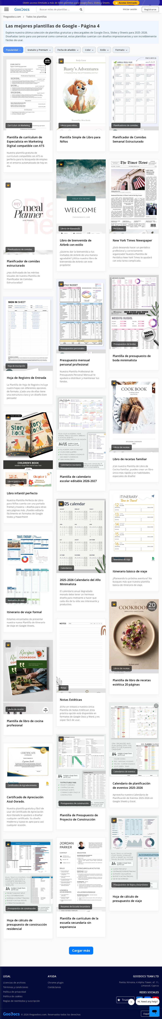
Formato (120, 49)
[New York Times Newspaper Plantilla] (134, 196)
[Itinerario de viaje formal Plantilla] (28, 568)
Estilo (103, 49)
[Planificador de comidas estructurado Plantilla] (28, 217)
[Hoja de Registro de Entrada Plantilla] (28, 334)
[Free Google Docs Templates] (22, 9)
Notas (63, 687)
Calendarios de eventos (124, 771)
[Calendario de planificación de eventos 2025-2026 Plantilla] (134, 739)
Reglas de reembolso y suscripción (21, 1000)
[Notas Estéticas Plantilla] (81, 656)
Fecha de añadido (66, 49)
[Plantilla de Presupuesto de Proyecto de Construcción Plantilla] (81, 771)
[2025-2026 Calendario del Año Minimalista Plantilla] (81, 536)
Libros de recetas (122, 447)
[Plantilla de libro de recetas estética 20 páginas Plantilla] (134, 636)
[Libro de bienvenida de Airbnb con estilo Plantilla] (81, 196)
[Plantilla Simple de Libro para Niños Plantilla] (81, 93)
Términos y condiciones (15, 987)
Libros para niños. (69, 125)
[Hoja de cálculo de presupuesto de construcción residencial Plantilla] (28, 876)
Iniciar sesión (130, 9)
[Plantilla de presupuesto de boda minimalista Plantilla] (134, 312)
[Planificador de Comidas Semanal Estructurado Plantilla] (134, 93)
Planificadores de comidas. (126, 125)
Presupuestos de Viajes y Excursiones (131, 884)
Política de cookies (12, 996)
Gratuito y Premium (38, 49)
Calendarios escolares (71, 465)
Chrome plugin (56, 982)
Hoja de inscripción (16, 366)
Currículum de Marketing (19, 125)
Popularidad (12, 49)
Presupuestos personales (72, 348)
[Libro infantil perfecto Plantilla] (28, 449)
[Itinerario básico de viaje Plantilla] (134, 527)
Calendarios (66, 568)
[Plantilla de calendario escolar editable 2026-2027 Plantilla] (81, 433)
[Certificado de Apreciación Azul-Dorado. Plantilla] (28, 766)
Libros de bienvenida (70, 228)
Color (88, 49)
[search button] (81, 9)
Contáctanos (54, 987)
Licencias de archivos (14, 982)
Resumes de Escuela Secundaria (75, 906)
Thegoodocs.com (12, 16)
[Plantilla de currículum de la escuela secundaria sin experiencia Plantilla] (81, 874)
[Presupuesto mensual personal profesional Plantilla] (81, 316)
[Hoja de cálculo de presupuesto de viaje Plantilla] (134, 853)
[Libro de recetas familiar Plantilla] (134, 415)
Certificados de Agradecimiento (22, 785)
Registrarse (150, 9)
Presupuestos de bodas (125, 344)
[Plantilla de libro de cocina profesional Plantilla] (28, 677)
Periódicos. (119, 228)
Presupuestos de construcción (75, 803)
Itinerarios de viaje (122, 559)
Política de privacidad (14, 991)
